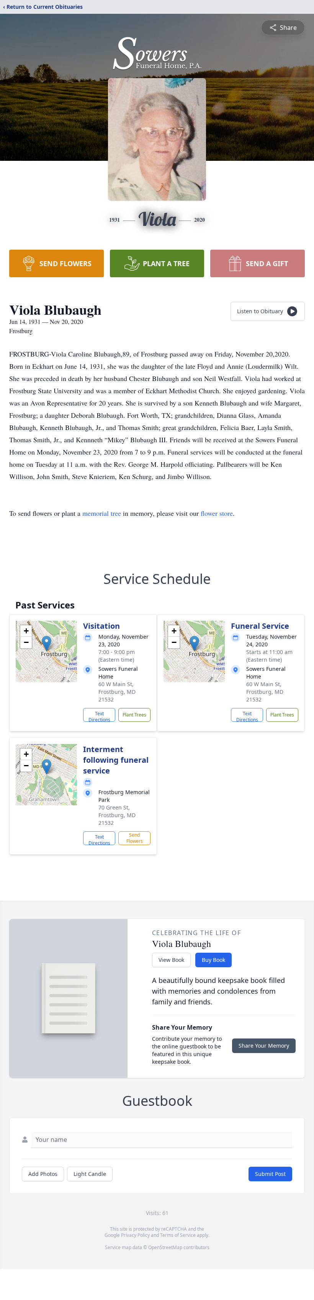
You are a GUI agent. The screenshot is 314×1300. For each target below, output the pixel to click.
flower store (217, 513)
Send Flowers (134, 838)
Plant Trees (134, 714)
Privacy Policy (135, 1235)
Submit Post (270, 1173)
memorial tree (101, 513)
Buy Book (213, 959)
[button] (46, 643)
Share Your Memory (264, 1045)
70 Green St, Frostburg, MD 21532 (117, 815)
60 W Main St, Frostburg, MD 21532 (117, 691)
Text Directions (99, 716)
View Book (171, 959)
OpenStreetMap (165, 1247)
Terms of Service (178, 1235)
